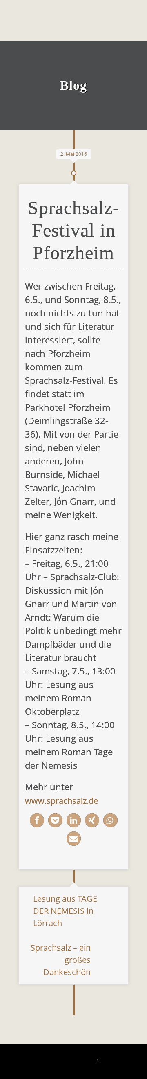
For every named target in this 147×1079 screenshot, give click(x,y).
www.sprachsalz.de (61, 800)
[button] (37, 820)
